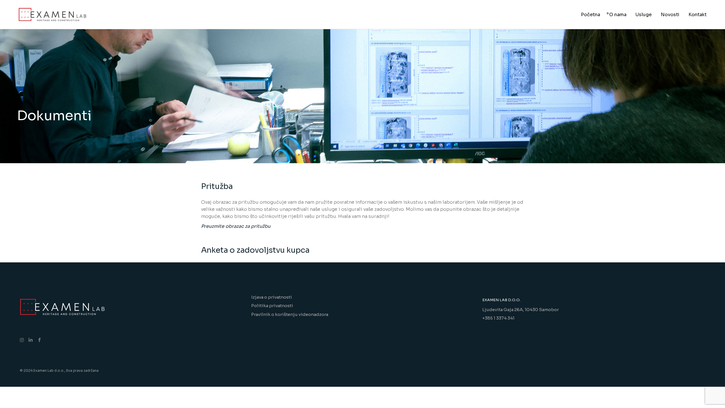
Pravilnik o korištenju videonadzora (289, 314)
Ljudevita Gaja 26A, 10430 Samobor (520, 309)
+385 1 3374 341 (498, 318)
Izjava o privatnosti (271, 297)
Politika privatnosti (272, 305)
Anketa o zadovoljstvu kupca (255, 250)
